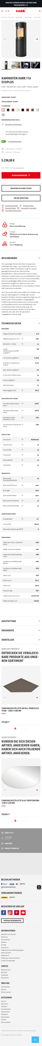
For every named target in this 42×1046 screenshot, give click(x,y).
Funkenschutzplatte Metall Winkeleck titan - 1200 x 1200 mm (20, 709)
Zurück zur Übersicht (7, 17)
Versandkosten (18, 168)
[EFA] (6, 865)
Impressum (5, 947)
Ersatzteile (4, 975)
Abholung (4, 937)
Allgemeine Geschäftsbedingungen (12, 950)
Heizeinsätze (5, 1017)
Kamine (3, 1001)
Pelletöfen (4, 1014)
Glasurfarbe (6, 106)
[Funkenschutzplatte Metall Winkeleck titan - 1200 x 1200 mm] (21, 685)
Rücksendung (5, 939)
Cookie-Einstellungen (8, 961)
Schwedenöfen (6, 1009)
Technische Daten (11, 323)
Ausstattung (9, 621)
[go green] (6, 858)
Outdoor (3, 1020)
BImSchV (4, 972)
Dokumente (8, 630)
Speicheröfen (5, 1012)
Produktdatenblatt (15, 141)
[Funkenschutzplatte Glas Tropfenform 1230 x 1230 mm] (21, 777)
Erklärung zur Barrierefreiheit (10, 958)
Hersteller (8, 639)
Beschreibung (9, 258)
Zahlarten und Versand (8, 934)
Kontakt (3, 945)
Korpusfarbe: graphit (9, 97)
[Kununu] (18, 867)
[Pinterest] (16, 912)
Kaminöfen (4, 1004)
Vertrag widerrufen (12, 920)
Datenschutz (5, 955)
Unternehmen (5, 987)
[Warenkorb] (39, 11)
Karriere (3, 989)
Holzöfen (4, 1006)
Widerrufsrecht (6, 953)
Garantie (4, 942)
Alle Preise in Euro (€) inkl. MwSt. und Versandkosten (18, 1031)
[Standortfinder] (8, 11)
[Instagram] (10, 912)
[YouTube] (23, 912)
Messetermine (5, 970)
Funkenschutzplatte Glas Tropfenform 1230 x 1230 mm (20, 801)
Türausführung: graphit (10, 102)
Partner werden (6, 992)
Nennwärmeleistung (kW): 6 (11, 120)
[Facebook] (3, 912)
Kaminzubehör (5, 1022)
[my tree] (20, 858)
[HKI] (31, 858)
